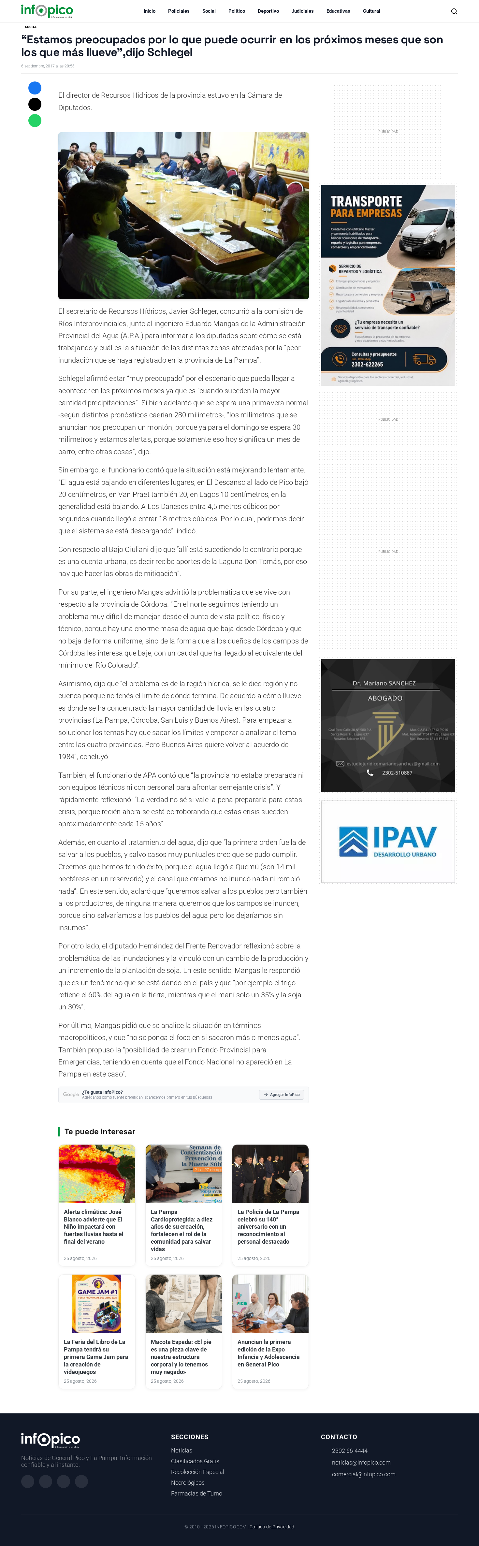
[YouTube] (81, 1481)
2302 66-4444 (350, 1451)
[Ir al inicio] (47, 11)
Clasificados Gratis (195, 1461)
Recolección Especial (197, 1472)
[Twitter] (63, 1481)
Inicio (149, 11)
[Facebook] (27, 1481)
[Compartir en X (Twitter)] (34, 104)
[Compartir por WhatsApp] (34, 120)
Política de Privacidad (272, 1527)
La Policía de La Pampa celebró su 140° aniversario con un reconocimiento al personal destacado (268, 1227)
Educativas (338, 11)
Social (209, 11)
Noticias (181, 1450)
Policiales (179, 11)
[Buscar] (454, 11)
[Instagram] (45, 1481)
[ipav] (388, 841)
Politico (236, 11)
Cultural (371, 11)
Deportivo (268, 11)
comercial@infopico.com (364, 1474)
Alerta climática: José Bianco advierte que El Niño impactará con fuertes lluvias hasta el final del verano (93, 1227)
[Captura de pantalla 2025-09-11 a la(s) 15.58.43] (388, 725)
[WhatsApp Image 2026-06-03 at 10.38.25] (388, 285)
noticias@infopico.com (361, 1462)
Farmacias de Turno (196, 1493)
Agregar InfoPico (285, 1094)
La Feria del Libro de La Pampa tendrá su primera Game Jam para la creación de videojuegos (96, 1357)
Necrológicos (188, 1483)
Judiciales (303, 11)
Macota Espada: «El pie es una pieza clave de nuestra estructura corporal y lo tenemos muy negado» (181, 1357)
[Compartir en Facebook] (34, 87)
